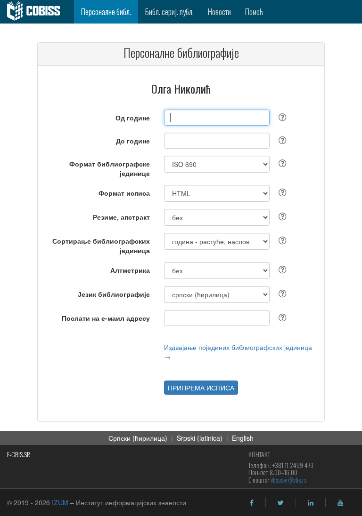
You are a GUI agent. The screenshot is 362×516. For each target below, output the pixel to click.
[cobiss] (37, 12)
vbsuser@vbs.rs (288, 479)
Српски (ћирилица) (137, 438)
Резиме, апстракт (121, 217)
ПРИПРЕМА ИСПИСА (201, 387)
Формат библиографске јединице (109, 168)
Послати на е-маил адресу (106, 318)
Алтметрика (130, 270)
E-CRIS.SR (18, 454)
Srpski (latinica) (199, 438)
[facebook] (252, 503)
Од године (132, 117)
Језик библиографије (114, 294)
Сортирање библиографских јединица (101, 245)
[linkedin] (310, 503)
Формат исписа (124, 193)
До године (133, 140)
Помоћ (254, 11)
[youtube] (340, 503)
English (243, 438)
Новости (219, 11)
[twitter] (281, 503)
